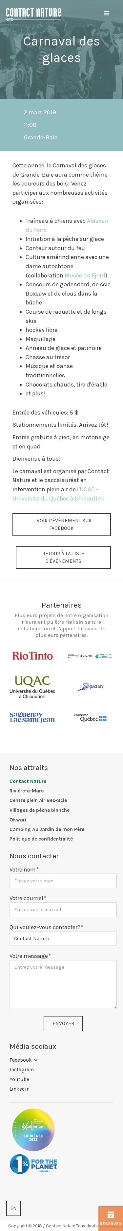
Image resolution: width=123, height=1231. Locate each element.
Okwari (18, 820)
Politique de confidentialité (41, 839)
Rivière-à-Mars (27, 791)
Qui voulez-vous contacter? (45, 927)
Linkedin (20, 1089)
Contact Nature (28, 781)
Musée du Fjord (85, 275)
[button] (106, 13)
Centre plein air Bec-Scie (38, 800)
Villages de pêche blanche (40, 810)
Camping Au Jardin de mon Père (47, 829)
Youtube (19, 1079)
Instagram (22, 1070)
